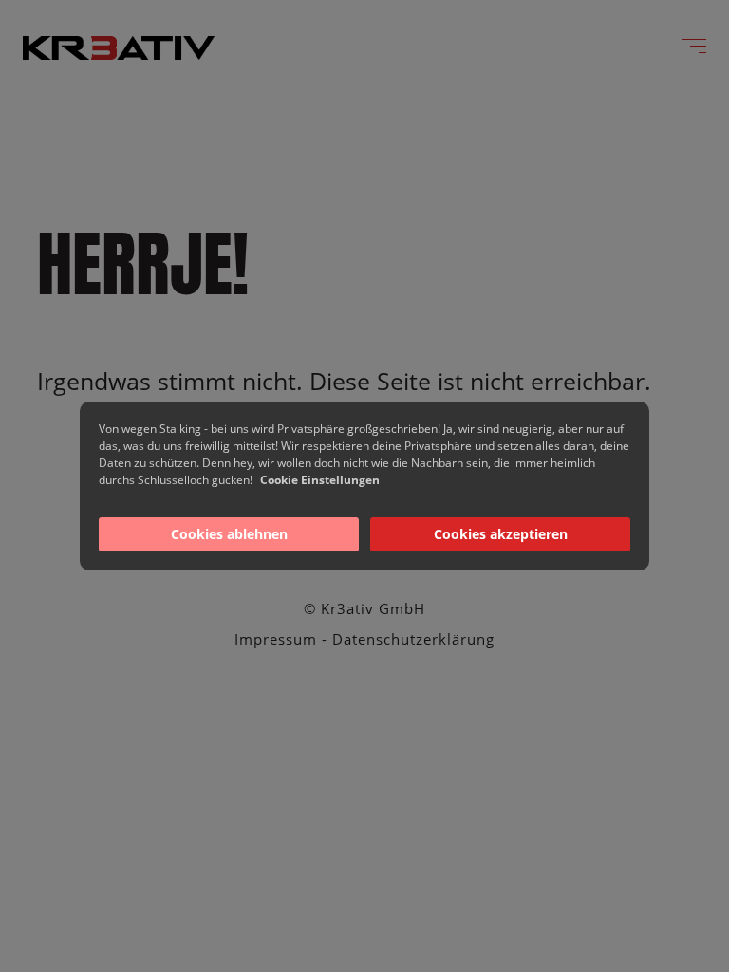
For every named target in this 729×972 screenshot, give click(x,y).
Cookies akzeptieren (501, 534)
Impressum (275, 638)
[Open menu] (694, 46)
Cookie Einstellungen (320, 480)
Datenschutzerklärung (413, 638)
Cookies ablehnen (229, 534)
